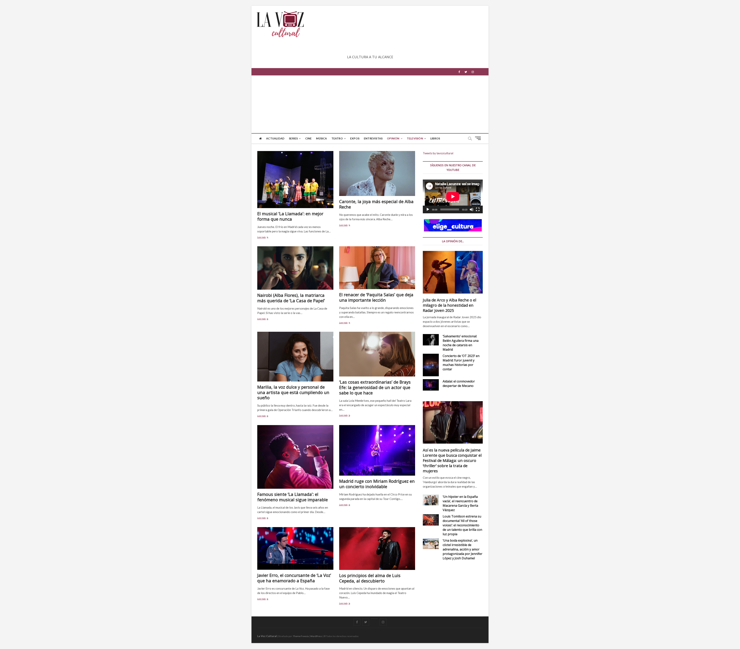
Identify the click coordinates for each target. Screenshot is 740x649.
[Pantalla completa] (478, 209)
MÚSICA (321, 138)
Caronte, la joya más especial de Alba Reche (376, 204)
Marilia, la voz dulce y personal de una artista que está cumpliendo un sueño (293, 392)
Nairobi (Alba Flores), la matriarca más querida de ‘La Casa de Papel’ (291, 297)
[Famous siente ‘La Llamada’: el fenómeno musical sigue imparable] (295, 457)
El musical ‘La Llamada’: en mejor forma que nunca (290, 216)
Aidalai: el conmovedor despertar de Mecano (459, 383)
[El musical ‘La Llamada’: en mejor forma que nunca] (295, 179)
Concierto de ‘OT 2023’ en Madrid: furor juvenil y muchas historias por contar (461, 362)
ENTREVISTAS (373, 138)
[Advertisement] (370, 104)
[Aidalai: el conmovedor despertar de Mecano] (431, 385)
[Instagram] (472, 72)
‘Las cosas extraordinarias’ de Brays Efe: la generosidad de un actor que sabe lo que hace (375, 387)
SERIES (293, 138)
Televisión (415, 138)
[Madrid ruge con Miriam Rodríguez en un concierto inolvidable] (377, 450)
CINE (308, 138)
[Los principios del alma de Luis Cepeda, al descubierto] (377, 548)
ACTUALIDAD (275, 138)
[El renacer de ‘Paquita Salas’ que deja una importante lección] (377, 267)
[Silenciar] (471, 209)
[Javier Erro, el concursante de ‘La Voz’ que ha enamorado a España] (295, 548)
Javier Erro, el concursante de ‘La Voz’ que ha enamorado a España (294, 577)
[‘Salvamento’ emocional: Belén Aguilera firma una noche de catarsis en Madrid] (431, 339)
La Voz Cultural (267, 636)
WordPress (316, 636)
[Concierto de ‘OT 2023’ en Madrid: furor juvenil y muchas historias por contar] (431, 365)
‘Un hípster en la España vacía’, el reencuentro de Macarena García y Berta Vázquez (460, 503)
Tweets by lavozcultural (438, 153)
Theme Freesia (301, 636)
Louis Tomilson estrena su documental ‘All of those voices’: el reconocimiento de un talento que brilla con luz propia (462, 525)
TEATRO (337, 138)
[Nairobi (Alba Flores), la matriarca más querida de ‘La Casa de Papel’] (295, 268)
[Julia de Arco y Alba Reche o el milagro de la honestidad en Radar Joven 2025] (453, 272)
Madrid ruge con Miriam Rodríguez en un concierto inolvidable (377, 483)
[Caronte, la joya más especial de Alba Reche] (377, 173)
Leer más (262, 238)
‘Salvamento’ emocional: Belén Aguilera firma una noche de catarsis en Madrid (460, 343)
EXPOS (354, 138)
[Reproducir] (428, 209)
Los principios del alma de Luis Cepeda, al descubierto (369, 578)
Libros (435, 138)
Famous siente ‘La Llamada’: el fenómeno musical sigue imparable (292, 496)
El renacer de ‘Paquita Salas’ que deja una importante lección (376, 297)
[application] (453, 196)
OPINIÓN (393, 138)
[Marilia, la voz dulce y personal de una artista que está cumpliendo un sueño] (295, 356)
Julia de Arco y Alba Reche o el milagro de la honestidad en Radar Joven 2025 (449, 305)
